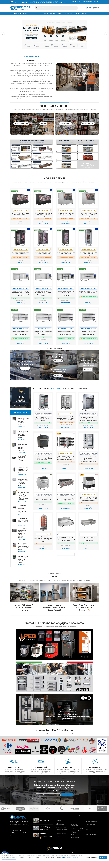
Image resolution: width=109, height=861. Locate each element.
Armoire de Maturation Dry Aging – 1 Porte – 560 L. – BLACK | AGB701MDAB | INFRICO (66, 253)
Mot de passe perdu (91, 834)
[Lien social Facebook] (72, 2)
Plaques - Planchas (66, 545)
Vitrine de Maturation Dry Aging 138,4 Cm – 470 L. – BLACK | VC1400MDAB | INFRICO (43, 214)
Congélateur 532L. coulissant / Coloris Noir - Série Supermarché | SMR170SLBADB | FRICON (23, 509)
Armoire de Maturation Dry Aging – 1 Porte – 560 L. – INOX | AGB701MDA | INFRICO (88, 253)
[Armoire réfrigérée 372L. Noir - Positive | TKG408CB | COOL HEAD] (14, 471)
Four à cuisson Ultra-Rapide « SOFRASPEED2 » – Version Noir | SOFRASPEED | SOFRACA (43, 458)
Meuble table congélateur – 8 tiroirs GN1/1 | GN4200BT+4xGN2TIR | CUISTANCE (66, 293)
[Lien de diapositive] (54, 34)
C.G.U (72, 821)
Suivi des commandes (61, 827)
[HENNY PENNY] (34, 808)
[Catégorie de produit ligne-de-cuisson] (21, 124)
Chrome (88, 545)
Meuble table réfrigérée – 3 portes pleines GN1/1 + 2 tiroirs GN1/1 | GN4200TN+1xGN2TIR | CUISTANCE (43, 293)
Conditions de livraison (61, 833)
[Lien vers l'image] (54, 644)
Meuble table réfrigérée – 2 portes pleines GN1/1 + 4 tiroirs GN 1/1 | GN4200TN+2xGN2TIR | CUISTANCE (20, 293)
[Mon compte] (83, 7)
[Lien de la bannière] (31, 154)
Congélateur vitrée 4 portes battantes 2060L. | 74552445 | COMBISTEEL (23, 521)
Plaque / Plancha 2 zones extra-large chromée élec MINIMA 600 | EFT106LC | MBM (66, 539)
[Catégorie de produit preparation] (66, 124)
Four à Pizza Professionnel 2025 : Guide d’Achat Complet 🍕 (84, 607)
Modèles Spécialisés (88, 425)
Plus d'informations (91, 857)
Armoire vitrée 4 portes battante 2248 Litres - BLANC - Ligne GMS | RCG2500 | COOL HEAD (23, 481)
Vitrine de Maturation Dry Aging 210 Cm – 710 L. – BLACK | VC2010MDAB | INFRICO (20, 214)
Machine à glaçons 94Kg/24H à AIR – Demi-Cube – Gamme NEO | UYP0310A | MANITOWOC (88, 499)
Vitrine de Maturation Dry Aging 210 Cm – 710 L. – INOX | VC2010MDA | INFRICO (65, 214)
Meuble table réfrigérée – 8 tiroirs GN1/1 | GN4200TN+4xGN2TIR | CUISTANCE (88, 292)
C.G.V (72, 819)
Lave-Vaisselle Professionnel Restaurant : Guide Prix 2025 (54, 607)
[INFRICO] (75, 808)
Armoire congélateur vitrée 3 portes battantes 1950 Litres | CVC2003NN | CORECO (23, 420)
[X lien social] (74, 2)
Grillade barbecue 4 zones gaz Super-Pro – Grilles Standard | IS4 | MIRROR (66, 499)
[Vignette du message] (36, 820)
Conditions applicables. (72, 773)
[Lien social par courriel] (76, 2)
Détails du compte (90, 824)
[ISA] (102, 808)
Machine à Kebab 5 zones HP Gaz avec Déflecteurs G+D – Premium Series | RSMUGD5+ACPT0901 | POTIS (43, 539)
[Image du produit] (20, 198)
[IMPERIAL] (61, 808)
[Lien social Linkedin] (78, 2)
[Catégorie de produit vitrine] (43, 124)
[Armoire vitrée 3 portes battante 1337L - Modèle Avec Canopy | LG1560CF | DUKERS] (14, 547)
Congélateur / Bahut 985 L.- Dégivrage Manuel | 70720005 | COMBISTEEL (23, 459)
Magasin (58, 836)
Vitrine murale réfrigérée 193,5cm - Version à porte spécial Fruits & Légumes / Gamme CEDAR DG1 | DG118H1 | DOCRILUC (23, 495)
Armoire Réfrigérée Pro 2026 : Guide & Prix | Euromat (24, 607)
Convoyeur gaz (66, 464)
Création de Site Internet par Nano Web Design (71, 852)
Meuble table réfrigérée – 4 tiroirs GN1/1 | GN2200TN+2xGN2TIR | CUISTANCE (88, 334)
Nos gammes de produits (75, 838)
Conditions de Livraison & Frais (61, 830)
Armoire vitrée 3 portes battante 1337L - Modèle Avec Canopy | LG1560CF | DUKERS (23, 546)
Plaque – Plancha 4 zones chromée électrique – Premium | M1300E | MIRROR (88, 539)
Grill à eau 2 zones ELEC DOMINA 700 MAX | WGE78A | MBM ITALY (43, 498)
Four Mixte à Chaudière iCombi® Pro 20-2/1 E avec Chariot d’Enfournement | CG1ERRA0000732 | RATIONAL (88, 459)
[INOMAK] (88, 808)
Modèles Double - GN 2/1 (43, 425)
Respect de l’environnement (60, 823)
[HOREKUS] (47, 808)
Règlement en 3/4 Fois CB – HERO (76, 831)
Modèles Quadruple (66, 506)
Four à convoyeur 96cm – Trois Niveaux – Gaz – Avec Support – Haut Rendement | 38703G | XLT (65, 458)
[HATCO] (20, 808)
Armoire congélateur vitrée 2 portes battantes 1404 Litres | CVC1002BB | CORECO (23, 433)
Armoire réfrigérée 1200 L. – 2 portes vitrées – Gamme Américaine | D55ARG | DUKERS (88, 419)
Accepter (102, 857)
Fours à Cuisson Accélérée (43, 465)
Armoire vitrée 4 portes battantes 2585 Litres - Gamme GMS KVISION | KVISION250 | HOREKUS (22, 533)
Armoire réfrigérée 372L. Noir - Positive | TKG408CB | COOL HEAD (23, 470)
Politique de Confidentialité (69, 799)
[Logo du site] (20, 7)
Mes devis (88, 829)
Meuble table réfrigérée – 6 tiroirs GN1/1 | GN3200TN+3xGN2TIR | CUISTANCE (43, 333)
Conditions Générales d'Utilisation (69, 857)
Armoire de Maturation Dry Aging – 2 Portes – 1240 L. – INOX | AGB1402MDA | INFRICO (43, 253)
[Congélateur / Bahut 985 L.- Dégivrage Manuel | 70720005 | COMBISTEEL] (14, 460)
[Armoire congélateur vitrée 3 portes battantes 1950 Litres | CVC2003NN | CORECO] (14, 421)
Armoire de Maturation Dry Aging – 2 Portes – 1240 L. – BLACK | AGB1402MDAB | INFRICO (20, 253)
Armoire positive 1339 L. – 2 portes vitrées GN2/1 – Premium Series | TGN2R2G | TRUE (65, 418)
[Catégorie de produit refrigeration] (88, 124)
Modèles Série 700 (20, 300)
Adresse (88, 832)
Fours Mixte (88, 466)
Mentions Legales (75, 835)
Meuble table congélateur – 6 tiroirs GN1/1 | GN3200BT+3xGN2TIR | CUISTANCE (20, 334)
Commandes (89, 827)
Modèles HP (88, 505)
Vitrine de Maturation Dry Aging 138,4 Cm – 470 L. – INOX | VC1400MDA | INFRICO (88, 214)
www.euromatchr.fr (56, 852)
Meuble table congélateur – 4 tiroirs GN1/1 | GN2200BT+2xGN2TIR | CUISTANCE (66, 334)
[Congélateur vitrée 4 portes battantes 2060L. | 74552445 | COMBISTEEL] (14, 522)
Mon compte (89, 819)
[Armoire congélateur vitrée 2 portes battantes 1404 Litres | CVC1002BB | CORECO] (14, 434)
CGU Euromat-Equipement (59, 819)
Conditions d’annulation (77, 828)
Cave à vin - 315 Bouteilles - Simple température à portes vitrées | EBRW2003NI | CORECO (23, 558)
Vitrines (20, 221)
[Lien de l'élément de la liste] (20, 829)
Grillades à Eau (43, 504)
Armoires (20, 260)
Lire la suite (24, 613)
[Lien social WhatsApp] (79, 2)
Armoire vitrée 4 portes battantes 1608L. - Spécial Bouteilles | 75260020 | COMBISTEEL (22, 446)
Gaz (43, 546)
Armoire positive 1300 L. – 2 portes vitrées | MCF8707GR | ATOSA (43, 419)
